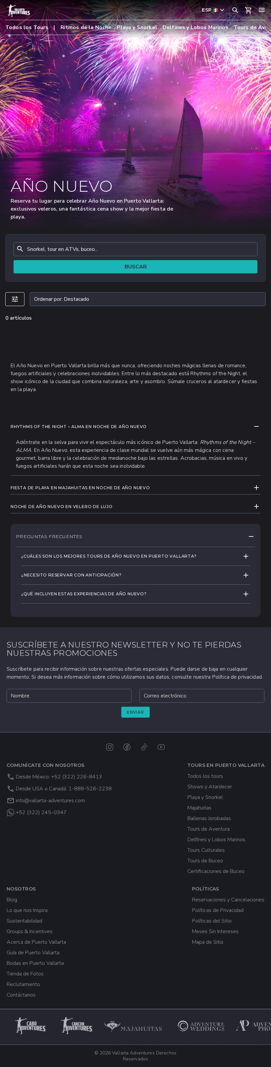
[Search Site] (235, 10)
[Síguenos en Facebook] (127, 747)
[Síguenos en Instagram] (110, 747)
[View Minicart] (248, 10)
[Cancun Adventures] (77, 1025)
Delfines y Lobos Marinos (195, 27)
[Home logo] (18, 11)
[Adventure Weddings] (201, 1025)
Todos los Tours (26, 27)
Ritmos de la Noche (86, 27)
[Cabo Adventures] (31, 1025)
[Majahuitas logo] (136, 1025)
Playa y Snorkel (137, 27)
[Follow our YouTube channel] (161, 747)
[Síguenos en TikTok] (144, 747)
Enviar (135, 712)
